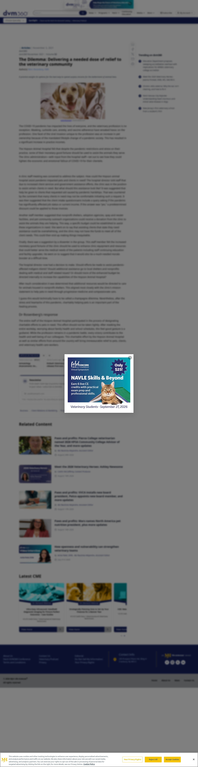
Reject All (153, 759)
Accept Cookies (172, 759)
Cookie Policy (89, 764)
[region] (99, 759)
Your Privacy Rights (132, 759)
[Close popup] (130, 358)
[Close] (194, 759)
